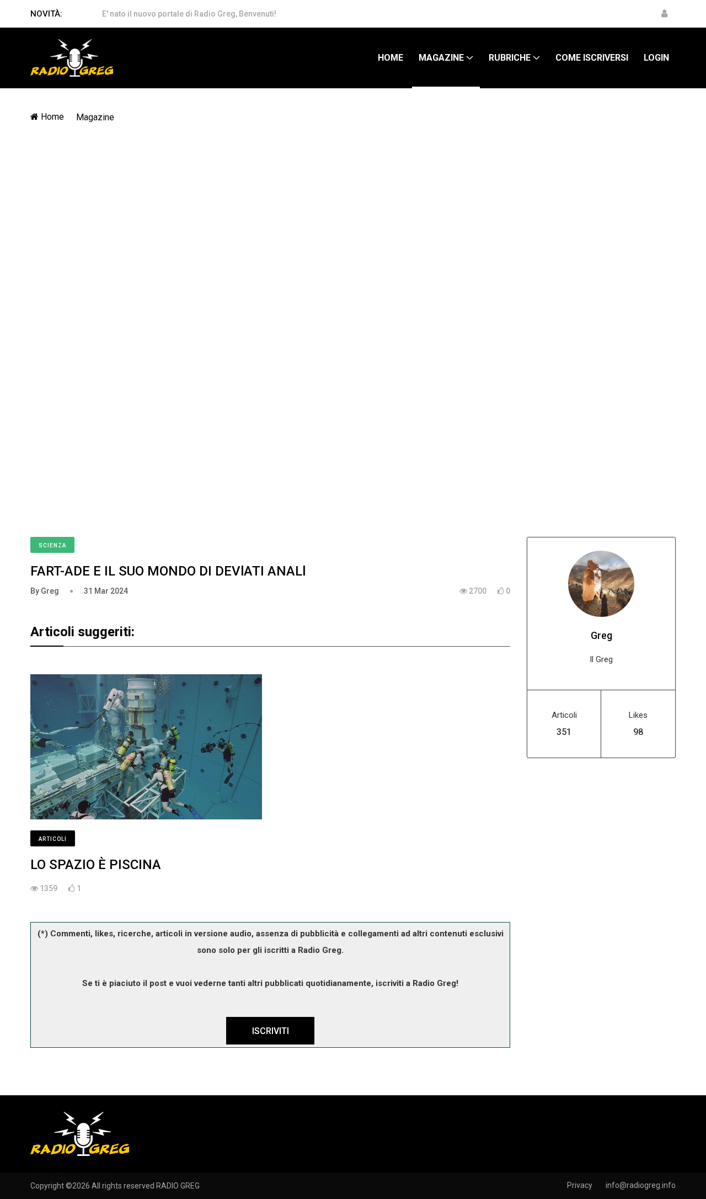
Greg (601, 635)
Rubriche (510, 57)
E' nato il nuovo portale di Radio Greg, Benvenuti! (189, 13)
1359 (47, 888)
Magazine (441, 57)
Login (656, 57)
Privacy (579, 1185)
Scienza (52, 545)
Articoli (53, 839)
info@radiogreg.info (641, 1185)
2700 (476, 591)
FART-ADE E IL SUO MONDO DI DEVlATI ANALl (168, 571)
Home (390, 57)
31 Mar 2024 (106, 591)
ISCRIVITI (270, 1031)
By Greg (44, 591)
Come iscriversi (591, 57)
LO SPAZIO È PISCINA (95, 864)
